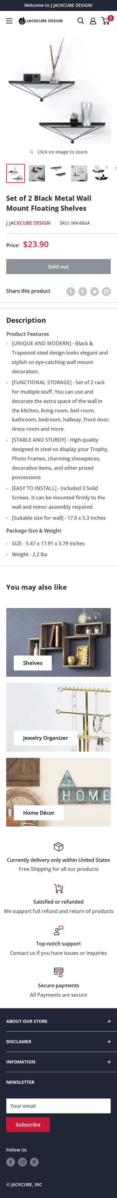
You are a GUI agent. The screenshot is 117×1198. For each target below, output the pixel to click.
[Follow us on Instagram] (22, 1161)
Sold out (58, 266)
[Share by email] (106, 291)
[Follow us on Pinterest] (34, 1161)
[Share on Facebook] (70, 291)
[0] (106, 21)
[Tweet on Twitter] (94, 291)
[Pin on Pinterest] (82, 291)
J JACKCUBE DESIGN (28, 223)
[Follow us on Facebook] (10, 1161)
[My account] (93, 20)
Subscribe (28, 1124)
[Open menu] (9, 20)
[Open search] (80, 20)
